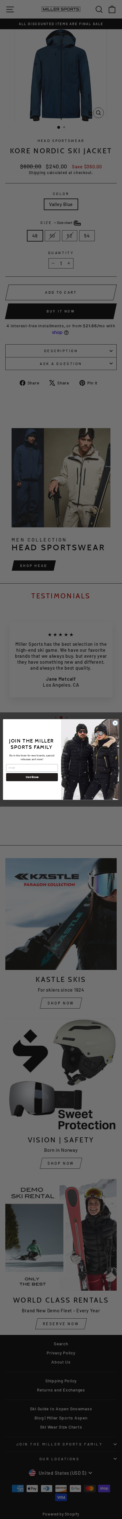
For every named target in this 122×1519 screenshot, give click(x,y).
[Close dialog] (115, 723)
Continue (32, 777)
